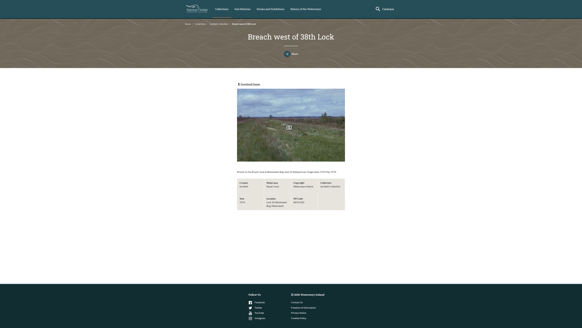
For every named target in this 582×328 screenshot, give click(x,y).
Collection (325, 182)
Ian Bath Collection (219, 24)
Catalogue (388, 9)
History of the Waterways (305, 9)
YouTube (259, 312)
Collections (221, 9)
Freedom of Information (303, 307)
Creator (243, 182)
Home (188, 24)
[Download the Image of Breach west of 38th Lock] (289, 128)
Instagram (260, 318)
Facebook (260, 302)
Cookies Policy (298, 318)
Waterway (272, 182)
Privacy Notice (298, 312)
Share (294, 53)
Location (271, 198)
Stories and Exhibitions (270, 9)
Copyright (298, 182)
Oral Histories (242, 9)
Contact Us (297, 302)
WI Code (298, 198)
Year (241, 198)
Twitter (258, 307)
